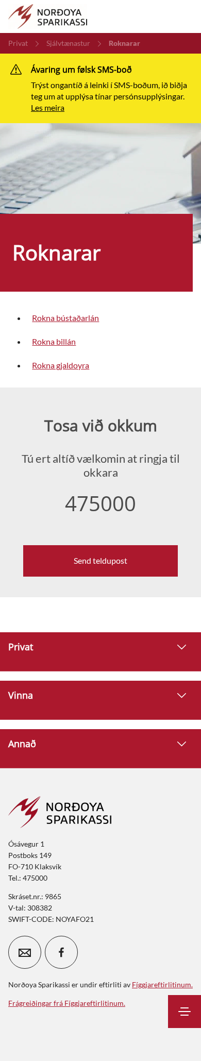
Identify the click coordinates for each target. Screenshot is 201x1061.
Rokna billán (54, 341)
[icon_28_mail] (24, 952)
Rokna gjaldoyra (60, 365)
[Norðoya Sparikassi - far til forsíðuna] (47, 16)
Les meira (47, 107)
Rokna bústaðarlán (65, 318)
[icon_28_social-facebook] (61, 952)
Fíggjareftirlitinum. (162, 984)
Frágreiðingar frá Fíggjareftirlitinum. (66, 1003)
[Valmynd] (184, 1011)
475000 (100, 503)
